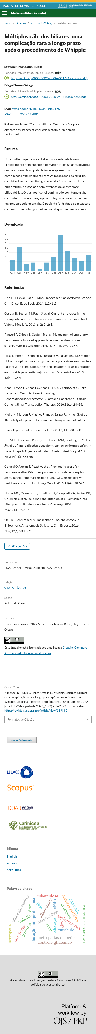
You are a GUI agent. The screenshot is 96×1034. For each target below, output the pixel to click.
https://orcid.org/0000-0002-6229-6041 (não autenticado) (49, 78)
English (12, 856)
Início (7, 23)
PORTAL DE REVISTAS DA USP (24, 6)
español (12, 863)
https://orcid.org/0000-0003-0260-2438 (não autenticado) (49, 96)
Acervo (21, 23)
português (14, 870)
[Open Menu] (4, 13)
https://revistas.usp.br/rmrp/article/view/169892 (35, 710)
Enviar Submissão (21, 740)
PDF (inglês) (19, 546)
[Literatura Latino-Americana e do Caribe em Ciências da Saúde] (20, 778)
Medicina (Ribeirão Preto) (28, 13)
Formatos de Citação (21, 719)
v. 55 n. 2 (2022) (41, 23)
